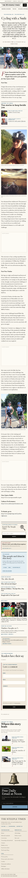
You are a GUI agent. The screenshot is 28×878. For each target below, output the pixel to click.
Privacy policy (4, 856)
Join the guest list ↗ (7, 548)
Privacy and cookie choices (7, 859)
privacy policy (17, 703)
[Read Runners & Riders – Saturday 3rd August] (6, 738)
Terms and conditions (6, 864)
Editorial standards (5, 835)
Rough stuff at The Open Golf (10, 595)
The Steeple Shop (5, 850)
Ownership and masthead (7, 840)
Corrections (4, 838)
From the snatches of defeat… (18, 751)
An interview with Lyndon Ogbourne (17, 121)
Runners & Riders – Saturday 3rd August (18, 740)
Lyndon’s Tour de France (14, 112)
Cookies (3, 861)
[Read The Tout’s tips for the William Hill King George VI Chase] (6, 759)
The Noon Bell (11, 826)
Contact (3, 843)
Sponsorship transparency (21, 840)
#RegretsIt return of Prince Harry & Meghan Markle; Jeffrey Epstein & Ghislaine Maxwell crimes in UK (14, 620)
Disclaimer (3, 866)
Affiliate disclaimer (5, 868)
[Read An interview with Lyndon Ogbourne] (4, 121)
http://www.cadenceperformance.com (12, 503)
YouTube (3, 826)
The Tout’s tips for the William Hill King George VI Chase (19, 762)
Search (14, 536)
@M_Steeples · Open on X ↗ (7, 634)
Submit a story (4, 845)
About (2, 833)
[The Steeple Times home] (11, 5)
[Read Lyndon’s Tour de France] (4, 113)
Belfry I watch (18, 835)
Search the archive (5, 847)
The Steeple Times (9, 41)
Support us (19, 826)
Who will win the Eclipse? (9, 584)
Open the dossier (7, 570)
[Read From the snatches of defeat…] (6, 748)
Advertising (17, 833)
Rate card (17, 838)
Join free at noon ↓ (7, 643)
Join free (14, 806)
